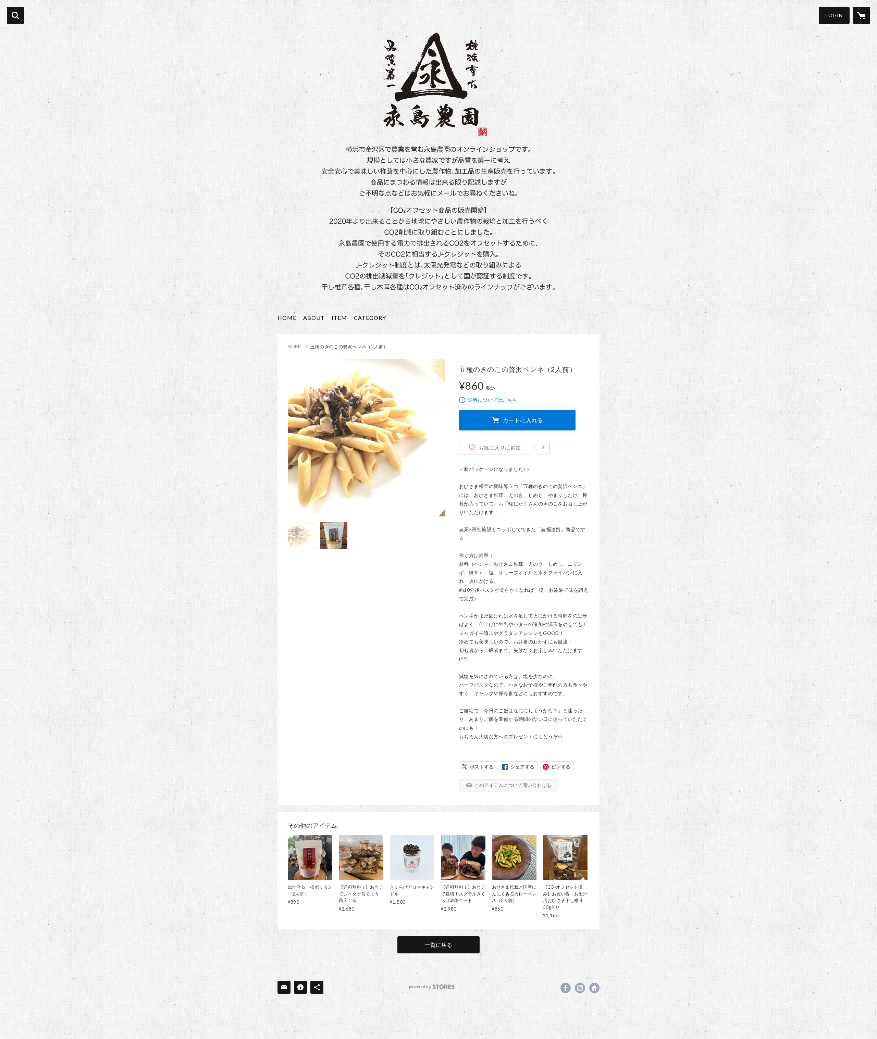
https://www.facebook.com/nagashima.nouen (565, 988)
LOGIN (834, 15)
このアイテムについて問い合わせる (512, 785)
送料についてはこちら (492, 400)
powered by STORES (431, 986)
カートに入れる (523, 420)
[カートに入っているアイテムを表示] (861, 15)
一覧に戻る (438, 944)
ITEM (339, 317)
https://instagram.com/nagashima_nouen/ (580, 988)
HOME (286, 317)
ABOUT (314, 317)
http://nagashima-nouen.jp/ (594, 988)
